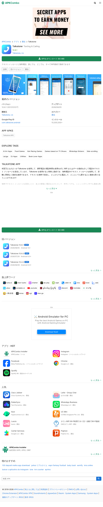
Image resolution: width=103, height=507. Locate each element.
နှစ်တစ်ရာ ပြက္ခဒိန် (49, 288)
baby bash (71, 465)
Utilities (23, 156)
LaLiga (5, 156)
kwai (87, 283)
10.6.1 (10, 107)
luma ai (9, 283)
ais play (46, 283)
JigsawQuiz (52, 493)
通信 (27, 69)
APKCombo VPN (25, 493)
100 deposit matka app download (16, 465)
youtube (34, 288)
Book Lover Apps (35, 156)
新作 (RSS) (29, 497)
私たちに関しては (32, 489)
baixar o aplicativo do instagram (15, 469)
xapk (57, 283)
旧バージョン (16, 69)
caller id (68, 283)
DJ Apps (14, 156)
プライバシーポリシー (58, 489)
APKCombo (6, 42)
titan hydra (22, 283)
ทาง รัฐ (88, 288)
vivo (78, 283)
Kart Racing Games (34, 151)
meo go (40, 293)
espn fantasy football (57, 465)
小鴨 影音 (9, 293)
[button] (95, 3)
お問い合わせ (80, 489)
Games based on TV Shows (55, 151)
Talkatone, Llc (18, 53)
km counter (39, 469)
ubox (8, 288)
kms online (88, 465)
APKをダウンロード (52, 59)
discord (64, 288)
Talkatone (17, 46)
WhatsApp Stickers (76, 151)
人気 (4, 387)
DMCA (71, 489)
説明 (5, 69)
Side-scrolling (92, 151)
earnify (80, 465)
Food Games (20, 151)
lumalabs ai (20, 288)
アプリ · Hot (8, 346)
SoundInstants (40, 493)
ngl (30, 293)
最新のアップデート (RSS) (12, 497)
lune (31, 469)
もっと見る (95, 270)
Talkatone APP (11, 164)
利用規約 (44, 489)
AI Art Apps (7, 151)
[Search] (98, 479)
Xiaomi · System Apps (67, 493)
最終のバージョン (11, 99)
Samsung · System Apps (88, 493)
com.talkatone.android (11, 122)
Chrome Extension (9, 493)
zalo (96, 283)
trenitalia (76, 288)
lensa (21, 293)
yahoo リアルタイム (39, 465)
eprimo (48, 469)
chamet (35, 283)
